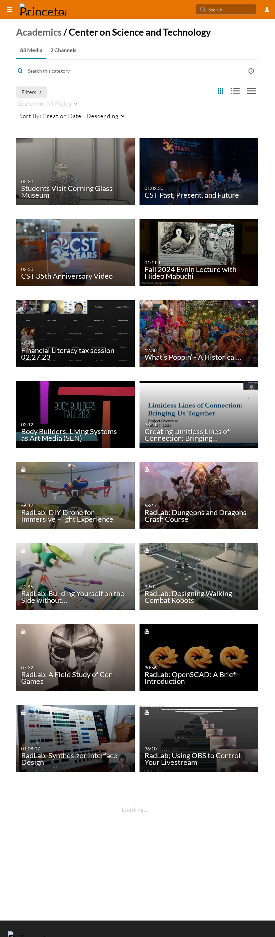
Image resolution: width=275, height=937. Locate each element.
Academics (39, 32)
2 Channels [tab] (63, 50)
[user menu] (267, 9)
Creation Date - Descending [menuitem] (69, 115)
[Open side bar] (10, 9)
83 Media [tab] (31, 50)
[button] (251, 71)
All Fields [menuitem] (44, 103)
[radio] (220, 91)
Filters (28, 92)
